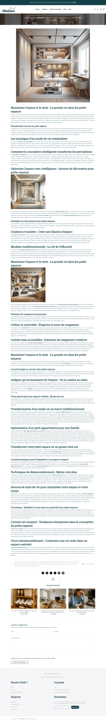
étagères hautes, (84, 328)
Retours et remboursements (61, 692)
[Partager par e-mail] (63, 573)
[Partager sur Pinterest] (51, 573)
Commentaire (15, 638)
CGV (55, 687)
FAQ (70, 9)
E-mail (56, 631)
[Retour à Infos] (53, 579)
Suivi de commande (55, 9)
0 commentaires (89, 564)
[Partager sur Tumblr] (55, 573)
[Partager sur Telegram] (59, 573)
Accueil (37, 9)
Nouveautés (14, 707)
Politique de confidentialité (61, 689)
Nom (12, 631)
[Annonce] (53, 3)
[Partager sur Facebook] (43, 573)
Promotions (14, 709)
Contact (13, 689)
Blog (65, 9)
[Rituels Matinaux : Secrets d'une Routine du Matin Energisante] (60, 579)
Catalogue (44, 9)
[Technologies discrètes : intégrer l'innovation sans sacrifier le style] (45, 579)
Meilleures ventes (15, 704)
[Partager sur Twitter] (47, 573)
